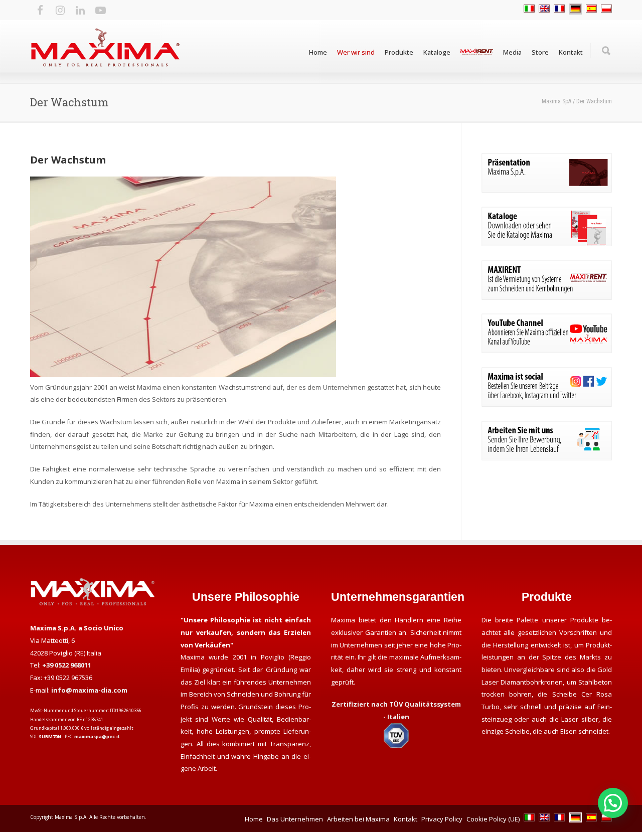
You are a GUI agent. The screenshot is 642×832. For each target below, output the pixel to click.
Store (540, 52)
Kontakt (571, 52)
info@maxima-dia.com (89, 690)
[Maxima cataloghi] (547, 243)
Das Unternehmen (295, 818)
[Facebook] (40, 10)
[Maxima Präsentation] (547, 190)
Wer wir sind (356, 52)
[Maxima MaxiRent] (547, 297)
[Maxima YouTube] (547, 350)
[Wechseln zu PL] (606, 9)
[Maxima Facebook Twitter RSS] (547, 404)
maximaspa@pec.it (97, 736)
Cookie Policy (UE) (493, 818)
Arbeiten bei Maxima (358, 818)
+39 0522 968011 (66, 665)
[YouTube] (100, 10)
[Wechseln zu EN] (544, 9)
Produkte (399, 52)
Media (512, 52)
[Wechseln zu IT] (529, 9)
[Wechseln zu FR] (559, 9)
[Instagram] (60, 10)
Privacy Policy (441, 818)
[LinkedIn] (80, 10)
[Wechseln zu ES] (591, 9)
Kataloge (436, 52)
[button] (613, 803)
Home (318, 52)
